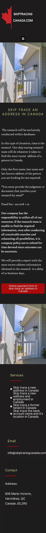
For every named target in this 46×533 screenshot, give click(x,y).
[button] (23, 38)
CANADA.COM (23, 20)
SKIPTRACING (23, 14)
